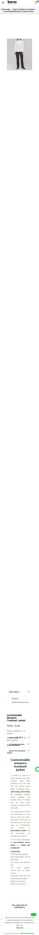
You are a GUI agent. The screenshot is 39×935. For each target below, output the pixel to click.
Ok (33, 915)
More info (19, 928)
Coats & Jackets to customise (23, 9)
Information (14, 691)
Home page (6, 9)
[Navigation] (3, 2)
